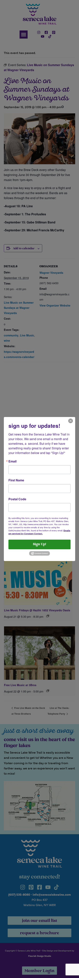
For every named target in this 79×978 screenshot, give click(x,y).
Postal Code (17, 499)
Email (12, 461)
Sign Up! (39, 544)
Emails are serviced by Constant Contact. (39, 532)
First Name (16, 480)
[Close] (70, 420)
